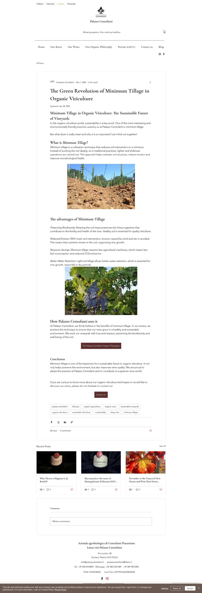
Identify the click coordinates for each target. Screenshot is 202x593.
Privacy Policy (60, 589)
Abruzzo (75, 406)
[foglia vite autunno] (145, 462)
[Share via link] (71, 422)
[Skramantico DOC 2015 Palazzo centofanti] (56, 462)
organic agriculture (92, 406)
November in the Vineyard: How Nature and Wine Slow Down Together (145, 480)
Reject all (177, 588)
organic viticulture (59, 412)
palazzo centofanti (59, 406)
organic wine (110, 406)
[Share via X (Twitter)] (58, 422)
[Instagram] (107, 578)
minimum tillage (131, 412)
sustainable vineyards (130, 406)
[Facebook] (159, 54)
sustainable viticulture (81, 412)
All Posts (40, 63)
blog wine (115, 412)
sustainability (100, 412)
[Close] (198, 588)
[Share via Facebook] (51, 422)
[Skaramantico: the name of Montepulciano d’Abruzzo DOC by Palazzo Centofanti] (101, 462)
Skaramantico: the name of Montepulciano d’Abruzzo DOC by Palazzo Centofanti (100, 480)
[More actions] (150, 82)
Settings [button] (164, 588)
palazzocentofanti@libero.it (119, 562)
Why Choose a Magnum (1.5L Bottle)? (54, 480)
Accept (190, 588)
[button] (164, 31)
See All (163, 446)
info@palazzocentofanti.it (92, 562)
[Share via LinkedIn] (65, 422)
